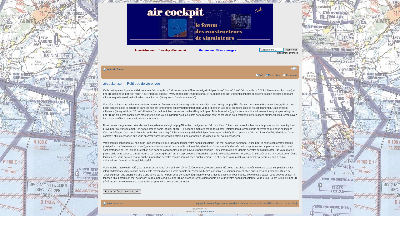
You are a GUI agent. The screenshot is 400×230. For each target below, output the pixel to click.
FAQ (261, 75)
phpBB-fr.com (207, 211)
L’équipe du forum (203, 203)
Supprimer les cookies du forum (231, 203)
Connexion (291, 75)
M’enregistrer (274, 75)
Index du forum (115, 69)
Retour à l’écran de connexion (122, 191)
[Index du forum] (200, 43)
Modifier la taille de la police (294, 68)
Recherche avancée (287, 53)
